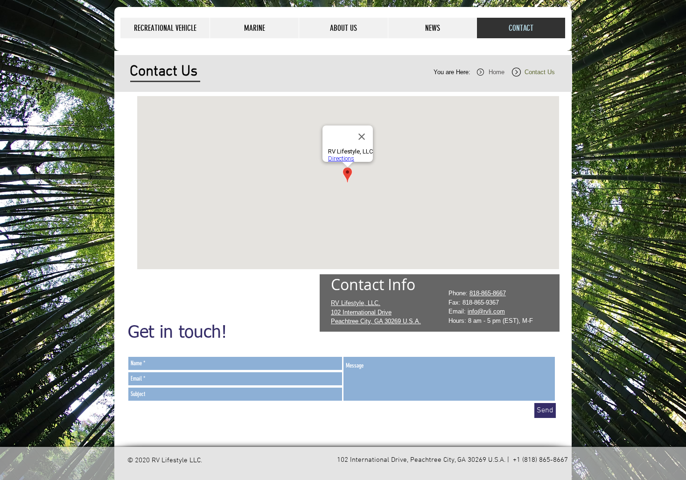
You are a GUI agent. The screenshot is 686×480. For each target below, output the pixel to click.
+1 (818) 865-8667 (539, 460)
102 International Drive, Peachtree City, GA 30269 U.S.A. (421, 460)
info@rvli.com (486, 311)
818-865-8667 (487, 293)
